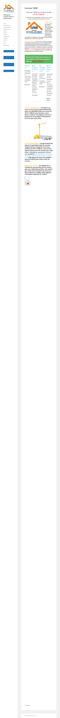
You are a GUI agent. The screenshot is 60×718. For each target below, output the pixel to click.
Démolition (39, 47)
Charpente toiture (6, 36)
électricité (50, 47)
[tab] (9, 51)
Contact (5, 43)
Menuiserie (5, 34)
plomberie (27, 48)
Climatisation (6, 38)
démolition (28, 73)
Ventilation (5, 39)
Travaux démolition (7, 25)
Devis (4, 41)
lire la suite (27, 84)
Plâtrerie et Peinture (7, 29)
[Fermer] (29, 178)
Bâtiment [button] (28, 705)
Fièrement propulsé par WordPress (30, 715)
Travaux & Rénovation (7, 27)
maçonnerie (45, 47)
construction (49, 84)
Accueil (5, 23)
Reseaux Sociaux (6, 45)
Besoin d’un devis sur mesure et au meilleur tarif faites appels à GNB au (38, 59)
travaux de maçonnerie (35, 80)
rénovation (50, 86)
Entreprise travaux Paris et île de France (9, 16)
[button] (28, 183)
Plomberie (5, 30)
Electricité (5, 32)
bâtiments (50, 88)
